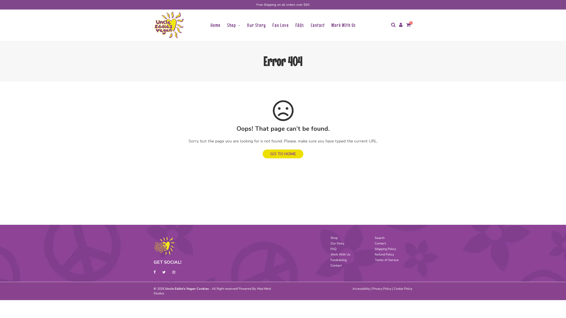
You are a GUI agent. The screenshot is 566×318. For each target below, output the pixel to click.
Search (380, 238)
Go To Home (283, 154)
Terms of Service (387, 260)
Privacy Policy (381, 289)
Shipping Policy (385, 249)
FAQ (334, 249)
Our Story (337, 243)
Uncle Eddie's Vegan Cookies (187, 289)
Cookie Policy (403, 289)
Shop (334, 238)
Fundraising (339, 260)
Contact (336, 265)
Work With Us (340, 254)
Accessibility (361, 289)
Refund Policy (384, 254)
